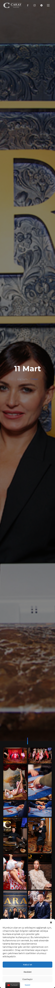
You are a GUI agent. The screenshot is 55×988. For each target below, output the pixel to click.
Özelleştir (27, 979)
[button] (51, 922)
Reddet (28, 972)
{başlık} (27, 985)
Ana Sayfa (22, 379)
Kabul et (27, 964)
